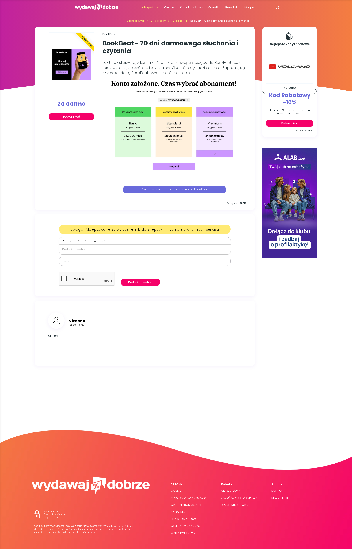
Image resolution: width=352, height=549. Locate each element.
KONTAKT (277, 491)
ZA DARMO (178, 512)
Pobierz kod (71, 117)
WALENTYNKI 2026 (183, 533)
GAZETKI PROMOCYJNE (186, 505)
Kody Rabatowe (191, 7)
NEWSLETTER (279, 498)
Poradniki (231, 7)
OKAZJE (176, 491)
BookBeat (178, 20)
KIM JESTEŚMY (230, 491)
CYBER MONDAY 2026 (185, 526)
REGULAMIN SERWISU (234, 505)
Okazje (169, 7)
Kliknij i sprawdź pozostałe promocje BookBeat (174, 189)
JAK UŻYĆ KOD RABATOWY (239, 498)
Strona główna (135, 20)
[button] (63, 240)
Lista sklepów (158, 20)
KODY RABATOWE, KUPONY (189, 498)
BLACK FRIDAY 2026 (184, 519)
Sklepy (249, 7)
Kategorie (147, 7)
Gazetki (213, 7)
